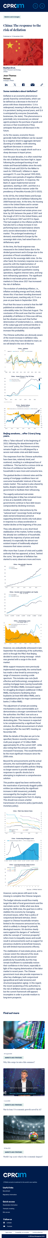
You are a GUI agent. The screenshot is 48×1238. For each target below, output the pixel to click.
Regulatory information (10, 1194)
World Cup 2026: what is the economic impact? (23, 1156)
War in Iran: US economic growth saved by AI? (22, 1109)
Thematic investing (8, 1208)
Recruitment (6, 1190)
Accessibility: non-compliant (22, 1232)
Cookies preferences (38, 1232)
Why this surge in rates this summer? (19, 1061)
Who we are (6, 1212)
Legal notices (8, 1232)
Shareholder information (10, 1204)
